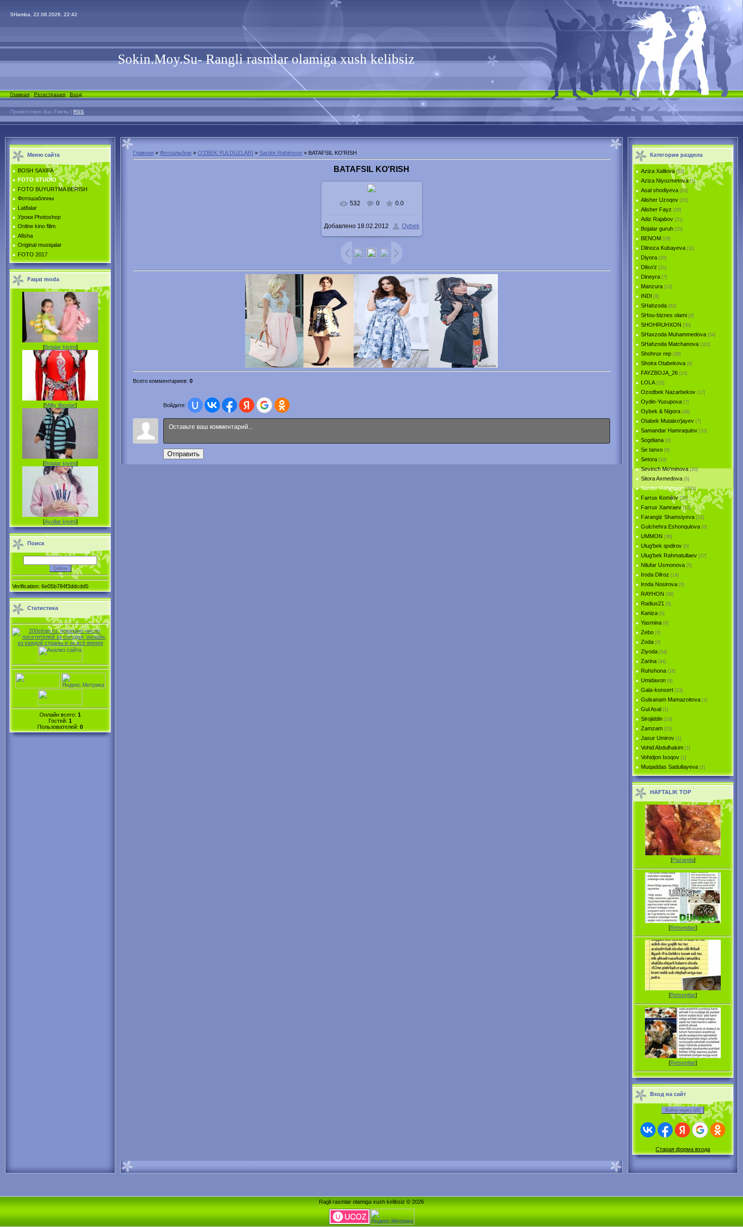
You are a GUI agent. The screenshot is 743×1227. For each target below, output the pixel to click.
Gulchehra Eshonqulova (670, 526)
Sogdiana (652, 440)
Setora (649, 459)
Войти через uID (683, 1110)
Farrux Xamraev (661, 507)
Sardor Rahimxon (280, 153)
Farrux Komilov (659, 498)
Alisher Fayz (656, 209)
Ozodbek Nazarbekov (668, 392)
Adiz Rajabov (657, 219)
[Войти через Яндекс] (246, 405)
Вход (76, 94)
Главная (19, 94)
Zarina (649, 661)
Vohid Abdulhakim (662, 747)
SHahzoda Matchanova (670, 344)
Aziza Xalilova (658, 171)
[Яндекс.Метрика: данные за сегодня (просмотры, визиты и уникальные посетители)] (83, 680)
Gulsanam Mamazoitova (671, 699)
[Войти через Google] (264, 405)
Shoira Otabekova (663, 363)
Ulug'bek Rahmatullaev (669, 555)
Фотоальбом (176, 153)
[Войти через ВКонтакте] (212, 405)
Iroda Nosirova (659, 584)
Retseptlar (682, 928)
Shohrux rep (656, 353)
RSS (78, 111)
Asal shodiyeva (659, 190)
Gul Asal (651, 709)
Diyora (649, 257)
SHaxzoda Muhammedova (673, 334)
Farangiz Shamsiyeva (667, 517)
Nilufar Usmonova (663, 565)
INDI (646, 296)
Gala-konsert (657, 690)
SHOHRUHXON (661, 325)
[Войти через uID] (195, 405)
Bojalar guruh (657, 229)
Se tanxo (652, 450)
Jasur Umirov (657, 738)
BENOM (651, 238)
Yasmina (651, 623)
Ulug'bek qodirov (661, 546)
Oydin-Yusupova (661, 402)
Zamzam (652, 728)
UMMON (652, 536)
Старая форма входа (683, 1149)
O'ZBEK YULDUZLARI (225, 153)
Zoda (647, 642)
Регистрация (49, 94)
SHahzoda (654, 305)
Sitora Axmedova (661, 478)
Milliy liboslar (60, 405)
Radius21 (652, 603)
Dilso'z (649, 267)
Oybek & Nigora (660, 411)
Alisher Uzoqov (659, 200)
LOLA (648, 382)
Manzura (652, 286)
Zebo (647, 632)
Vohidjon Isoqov (660, 757)
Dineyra (650, 277)
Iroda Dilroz (655, 575)
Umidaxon (653, 680)
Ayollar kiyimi (60, 521)
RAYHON (652, 594)
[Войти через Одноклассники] (282, 405)
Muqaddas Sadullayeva (669, 767)
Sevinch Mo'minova (664, 469)
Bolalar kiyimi (60, 347)
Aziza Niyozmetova (664, 181)
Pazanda (683, 860)
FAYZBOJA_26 (659, 373)
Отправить (183, 454)
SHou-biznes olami (664, 315)
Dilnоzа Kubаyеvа (663, 248)
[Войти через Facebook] (229, 405)
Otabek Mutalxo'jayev (667, 421)
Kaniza (649, 613)
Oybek (411, 226)
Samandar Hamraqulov (669, 430)
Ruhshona (653, 671)
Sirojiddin (652, 719)
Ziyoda (649, 651)
